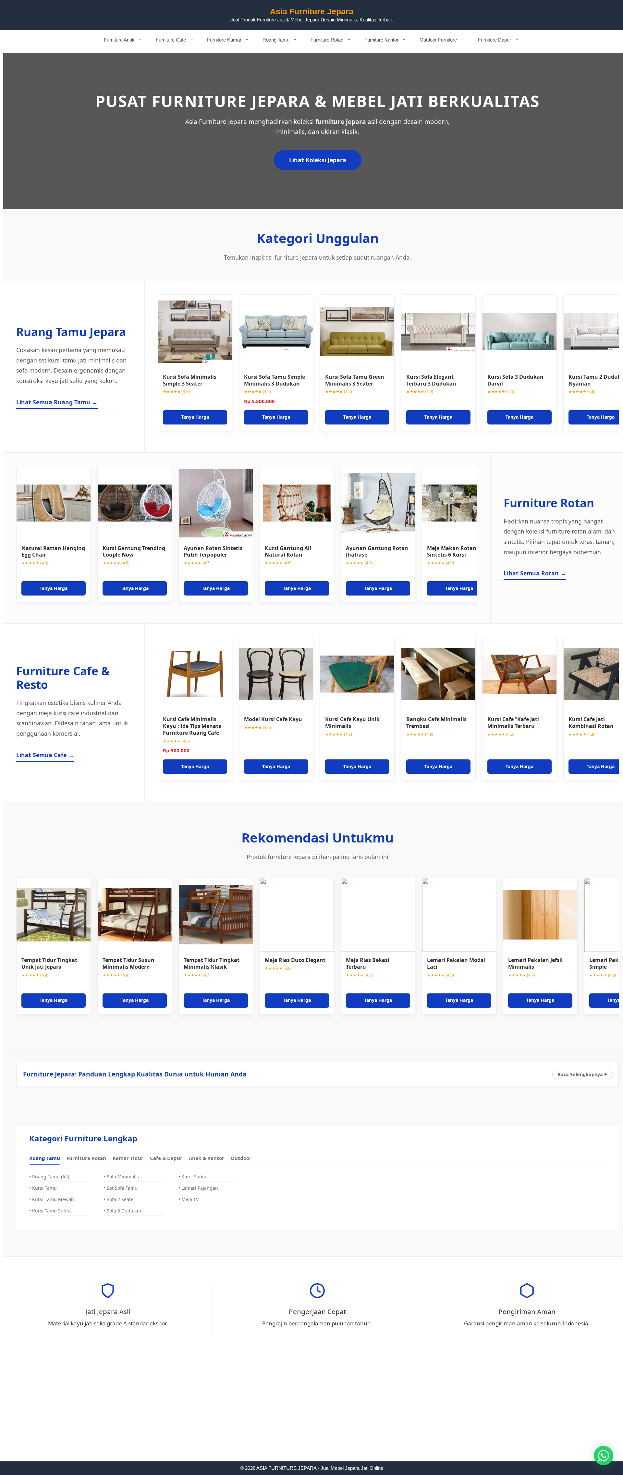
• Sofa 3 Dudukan (122, 1211)
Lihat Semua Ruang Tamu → (57, 402)
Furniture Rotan (327, 40)
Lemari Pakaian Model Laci (456, 963)
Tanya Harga (195, 417)
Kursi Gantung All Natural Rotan (288, 552)
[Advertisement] (311, 1413)
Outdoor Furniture (438, 40)
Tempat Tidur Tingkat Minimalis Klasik (211, 963)
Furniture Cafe (171, 40)
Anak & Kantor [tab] (206, 1158)
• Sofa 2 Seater (119, 1199)
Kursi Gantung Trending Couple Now (134, 552)
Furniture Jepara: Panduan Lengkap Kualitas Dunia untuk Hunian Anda (135, 1074)
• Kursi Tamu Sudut (50, 1211)
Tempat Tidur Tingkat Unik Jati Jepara (49, 963)
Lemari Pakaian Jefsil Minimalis (535, 963)
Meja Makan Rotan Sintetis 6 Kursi (451, 552)
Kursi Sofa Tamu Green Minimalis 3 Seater (354, 380)
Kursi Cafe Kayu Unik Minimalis (352, 723)
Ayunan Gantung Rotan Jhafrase (377, 552)
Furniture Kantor (381, 40)
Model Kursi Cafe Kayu (273, 719)
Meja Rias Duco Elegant (295, 960)
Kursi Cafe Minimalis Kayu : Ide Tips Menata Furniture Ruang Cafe (192, 726)
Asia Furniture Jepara (311, 11)
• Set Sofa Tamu (121, 1188)
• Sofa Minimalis (121, 1177)
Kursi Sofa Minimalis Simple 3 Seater (189, 380)
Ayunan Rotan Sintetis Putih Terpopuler (213, 552)
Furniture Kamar (224, 40)
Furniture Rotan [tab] (86, 1158)
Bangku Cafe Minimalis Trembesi (436, 723)
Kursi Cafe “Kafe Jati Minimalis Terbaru (513, 723)
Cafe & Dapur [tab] (166, 1158)
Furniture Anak (119, 40)
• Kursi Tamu (43, 1188)
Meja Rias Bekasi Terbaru (367, 963)
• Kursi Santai (193, 1177)
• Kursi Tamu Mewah (51, 1199)
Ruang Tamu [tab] (44, 1158)
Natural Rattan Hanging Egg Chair (53, 552)
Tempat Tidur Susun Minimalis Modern (128, 963)
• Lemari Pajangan (198, 1188)
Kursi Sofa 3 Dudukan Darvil (515, 380)
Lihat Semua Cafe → (45, 755)
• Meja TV (188, 1199)
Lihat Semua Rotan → (535, 573)
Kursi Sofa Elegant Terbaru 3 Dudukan (431, 380)
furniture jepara (340, 121)
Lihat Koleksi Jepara (317, 160)
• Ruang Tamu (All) (49, 1177)
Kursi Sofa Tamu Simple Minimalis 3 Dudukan (274, 380)
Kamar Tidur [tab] (128, 1158)
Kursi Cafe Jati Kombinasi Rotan (591, 723)
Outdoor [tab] (241, 1158)
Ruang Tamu (276, 40)
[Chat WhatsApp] (603, 1455)
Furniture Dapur (494, 40)
